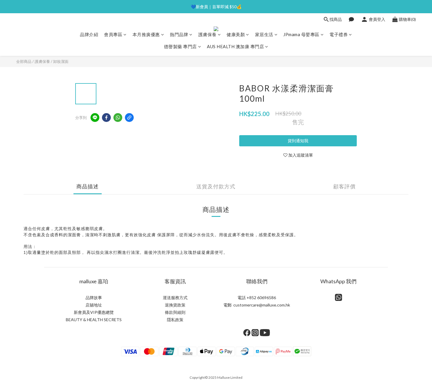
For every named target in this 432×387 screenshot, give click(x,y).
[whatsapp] (117, 117)
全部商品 (23, 61)
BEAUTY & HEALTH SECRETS (94, 319)
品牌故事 (94, 297)
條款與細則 (175, 312)
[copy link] (129, 117)
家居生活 (264, 34)
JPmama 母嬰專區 (301, 34)
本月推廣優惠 (146, 34)
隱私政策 (175, 319)
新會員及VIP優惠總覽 (94, 312)
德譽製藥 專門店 (180, 46)
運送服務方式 (175, 297)
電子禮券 (338, 34)
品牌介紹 (89, 34)
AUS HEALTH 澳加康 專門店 (235, 46)
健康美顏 (236, 34)
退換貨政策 (175, 304)
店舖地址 (94, 304)
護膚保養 (207, 34)
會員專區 (113, 34)
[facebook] (106, 117)
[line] (95, 117)
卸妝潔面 (60, 61)
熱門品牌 (179, 34)
